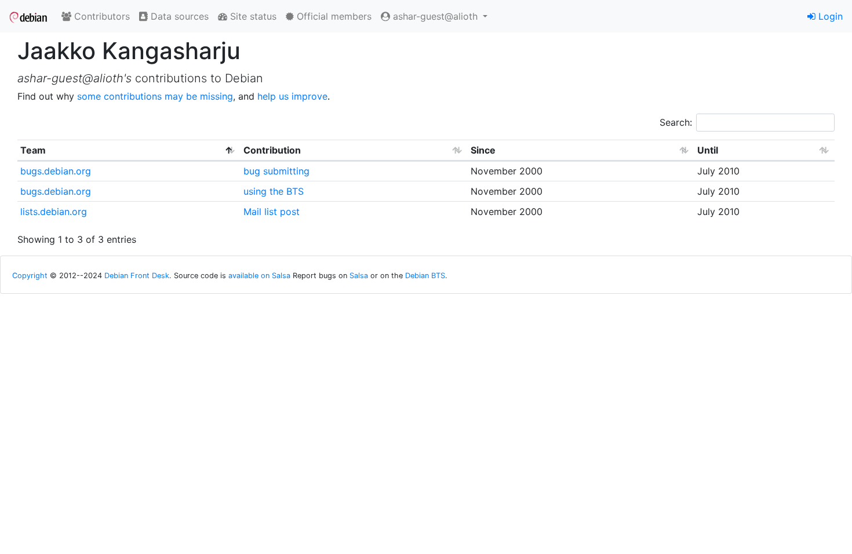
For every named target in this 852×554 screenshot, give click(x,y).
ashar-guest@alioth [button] (435, 16)
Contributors (100, 16)
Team (33, 150)
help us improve (292, 96)
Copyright (30, 275)
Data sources (178, 16)
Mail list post (271, 211)
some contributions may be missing (155, 96)
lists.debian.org (53, 211)
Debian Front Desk (136, 275)
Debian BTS (425, 275)
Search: (676, 122)
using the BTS (273, 191)
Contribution (272, 150)
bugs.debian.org (55, 171)
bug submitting (276, 171)
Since (483, 150)
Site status (251, 16)
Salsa (358, 275)
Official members (333, 16)
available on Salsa (259, 275)
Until (707, 150)
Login (829, 16)
